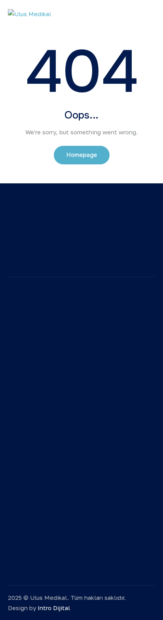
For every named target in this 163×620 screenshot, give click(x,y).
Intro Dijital (54, 607)
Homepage (81, 155)
